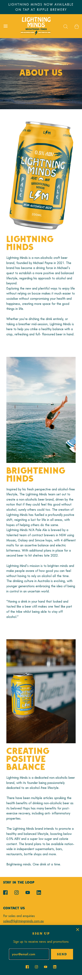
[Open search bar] (65, 26)
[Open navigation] (5, 26)
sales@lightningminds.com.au (23, 921)
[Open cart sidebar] (76, 26)
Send (62, 954)
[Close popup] (77, 929)
